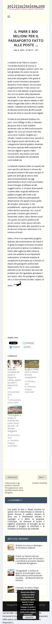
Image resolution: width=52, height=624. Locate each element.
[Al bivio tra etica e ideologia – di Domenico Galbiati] (11, 547)
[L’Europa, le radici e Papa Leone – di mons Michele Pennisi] (11, 589)
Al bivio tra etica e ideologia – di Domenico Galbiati (29, 546)
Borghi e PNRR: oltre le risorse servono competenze (32, 373)
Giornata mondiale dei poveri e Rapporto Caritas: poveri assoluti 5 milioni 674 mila (14, 378)
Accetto (29, 617)
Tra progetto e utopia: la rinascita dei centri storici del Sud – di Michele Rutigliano (14, 423)
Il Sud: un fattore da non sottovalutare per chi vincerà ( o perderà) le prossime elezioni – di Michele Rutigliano (30, 560)
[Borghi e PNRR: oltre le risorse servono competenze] (32, 364)
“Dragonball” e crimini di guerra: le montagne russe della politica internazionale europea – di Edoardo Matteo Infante (29, 575)
